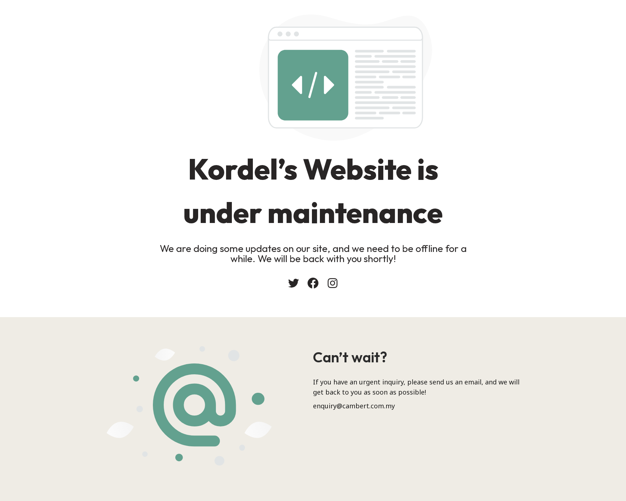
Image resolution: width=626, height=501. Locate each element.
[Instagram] (332, 283)
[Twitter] (293, 283)
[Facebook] (313, 283)
